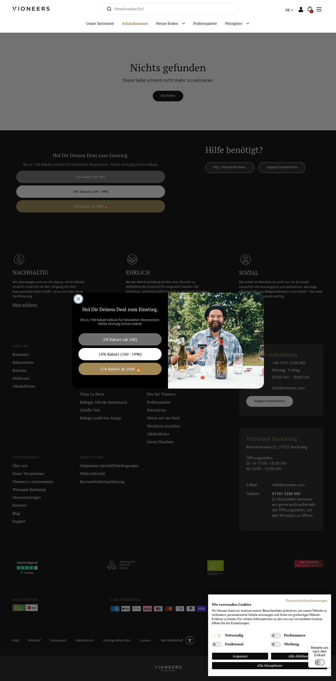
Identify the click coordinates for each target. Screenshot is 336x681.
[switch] (320, 662)
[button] (318, 8)
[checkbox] (217, 635)
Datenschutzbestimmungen (306, 600)
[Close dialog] (78, 299)
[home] (35, 8)
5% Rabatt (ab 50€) (120, 339)
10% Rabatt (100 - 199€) (120, 354)
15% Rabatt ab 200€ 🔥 (120, 369)
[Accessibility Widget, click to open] (328, 340)
